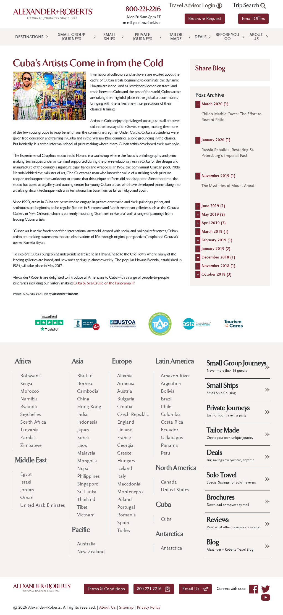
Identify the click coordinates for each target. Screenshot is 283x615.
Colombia (171, 414)
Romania (126, 515)
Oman (26, 497)
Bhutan (85, 376)
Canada (169, 482)
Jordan (27, 490)
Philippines (88, 476)
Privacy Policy (148, 608)
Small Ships (109, 37)
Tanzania (29, 430)
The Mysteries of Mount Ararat (228, 186)
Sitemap (126, 608)
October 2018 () (216, 275)
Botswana (30, 376)
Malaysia (86, 453)
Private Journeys (142, 37)
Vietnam (86, 515)
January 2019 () (215, 249)
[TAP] (160, 323)
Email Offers (253, 19)
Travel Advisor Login (192, 5)
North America (176, 468)
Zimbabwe (30, 445)
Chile (166, 407)
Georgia (125, 445)
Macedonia (128, 484)
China (83, 399)
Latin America (175, 361)
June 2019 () (213, 206)
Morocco (29, 391)
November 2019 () (218, 176)
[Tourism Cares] (233, 323)
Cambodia (87, 391)
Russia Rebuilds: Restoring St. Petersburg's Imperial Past (227, 153)
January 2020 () (215, 140)
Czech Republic (133, 414)
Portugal (126, 507)
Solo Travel (231, 477)
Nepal (83, 468)
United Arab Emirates (42, 505)
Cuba (163, 505)
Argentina (171, 383)
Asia (77, 361)
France (124, 437)
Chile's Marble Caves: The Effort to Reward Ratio (231, 117)
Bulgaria (125, 399)
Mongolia (87, 461)
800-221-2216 (143, 9)
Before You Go (227, 37)
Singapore (87, 484)
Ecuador (169, 430)
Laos (82, 445)
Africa (23, 361)
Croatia (124, 407)
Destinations (29, 37)
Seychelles (30, 414)
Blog (230, 544)
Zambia (28, 437)
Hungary (126, 461)
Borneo (84, 383)
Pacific (81, 530)
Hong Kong (89, 407)
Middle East (31, 460)
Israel (25, 482)
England (125, 422)
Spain (123, 523)
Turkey (123, 530)
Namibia (29, 399)
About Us (256, 37)
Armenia (126, 383)
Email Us (192, 589)
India (82, 414)
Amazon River (175, 376)
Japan (83, 430)
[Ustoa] (123, 323)
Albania (125, 376)
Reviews (233, 522)
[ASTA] (196, 324)
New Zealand (91, 552)
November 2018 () (218, 266)
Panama (169, 445)
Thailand (86, 499)
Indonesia (87, 422)
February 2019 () (216, 240)
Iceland (124, 468)
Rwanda (28, 407)
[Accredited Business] (86, 323)
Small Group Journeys (71, 37)
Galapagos (172, 437)
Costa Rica (172, 422)
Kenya (26, 383)
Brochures (228, 500)
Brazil (166, 399)
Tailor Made (175, 37)
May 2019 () (213, 215)
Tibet (82, 507)
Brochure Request (204, 19)
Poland (124, 499)
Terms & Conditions (106, 589)
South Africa (33, 422)
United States (175, 490)
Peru (165, 453)
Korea (83, 437)
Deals (200, 37)
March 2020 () (215, 104)
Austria (124, 391)
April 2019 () (213, 223)
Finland (125, 430)
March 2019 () (215, 232)
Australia (86, 544)
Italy (121, 476)
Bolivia (168, 391)
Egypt (26, 474)
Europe (122, 361)
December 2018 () (218, 257)
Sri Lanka (86, 492)
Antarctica (170, 534)
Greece (124, 453)
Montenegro (130, 492)
